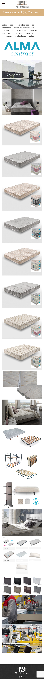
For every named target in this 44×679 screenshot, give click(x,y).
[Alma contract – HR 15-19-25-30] (22, 130)
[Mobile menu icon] (3, 4)
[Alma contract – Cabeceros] (22, 585)
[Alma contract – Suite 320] (22, 355)
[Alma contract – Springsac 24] (22, 259)
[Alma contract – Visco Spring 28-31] (22, 227)
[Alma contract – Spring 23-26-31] (22, 194)
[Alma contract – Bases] (22, 438)
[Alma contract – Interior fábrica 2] (22, 609)
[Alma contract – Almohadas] (22, 556)
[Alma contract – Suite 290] (22, 324)
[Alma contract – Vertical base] (22, 494)
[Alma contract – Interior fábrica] (22, 638)
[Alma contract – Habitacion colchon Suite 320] (22, 412)
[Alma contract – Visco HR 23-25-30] (22, 161)
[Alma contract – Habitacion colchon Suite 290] (22, 522)
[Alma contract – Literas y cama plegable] (22, 466)
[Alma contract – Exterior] (22, 74)
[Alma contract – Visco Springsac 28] (22, 292)
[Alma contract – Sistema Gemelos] (22, 385)
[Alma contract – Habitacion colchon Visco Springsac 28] (22, 102)
